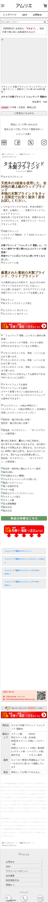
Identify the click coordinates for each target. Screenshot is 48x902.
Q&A (24, 15)
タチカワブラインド (9, 157)
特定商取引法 (12, 880)
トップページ (9, 15)
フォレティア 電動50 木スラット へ (18, 551)
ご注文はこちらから (24, 113)
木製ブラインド (25, 154)
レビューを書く (24, 134)
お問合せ (37, 15)
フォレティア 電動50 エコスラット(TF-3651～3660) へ (22, 583)
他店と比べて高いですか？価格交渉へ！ (24, 129)
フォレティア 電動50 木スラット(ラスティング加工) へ (24, 560)
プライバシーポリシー (17, 871)
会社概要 (10, 875)
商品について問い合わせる (24, 124)
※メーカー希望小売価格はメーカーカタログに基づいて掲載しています (27, 763)
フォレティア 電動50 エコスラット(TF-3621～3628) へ (22, 572)
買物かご (10, 885)
